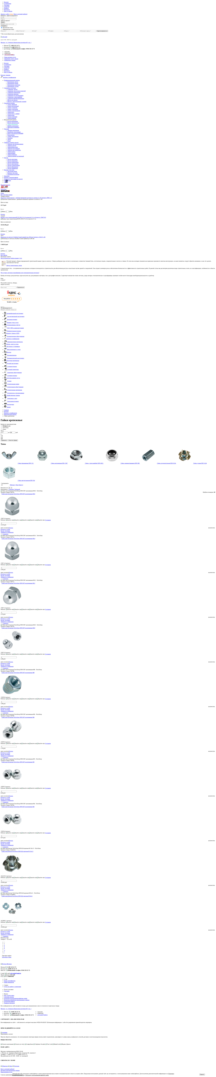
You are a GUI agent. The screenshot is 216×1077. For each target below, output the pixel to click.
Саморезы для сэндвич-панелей (16, 91)
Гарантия (6, 6)
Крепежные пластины (13, 85)
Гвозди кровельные (13, 162)
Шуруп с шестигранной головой (16, 101)
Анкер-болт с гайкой (13, 113)
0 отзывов (48, 520)
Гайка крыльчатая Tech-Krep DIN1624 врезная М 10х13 (17, 851)
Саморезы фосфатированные (15, 98)
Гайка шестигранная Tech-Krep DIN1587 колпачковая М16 (18, 494)
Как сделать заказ (9, 995)
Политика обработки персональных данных (16, 1000)
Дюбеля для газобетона (14, 150)
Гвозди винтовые (12, 159)
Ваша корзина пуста (10, 57)
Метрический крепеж (10, 414)
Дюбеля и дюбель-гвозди (11, 142)
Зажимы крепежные (13, 130)
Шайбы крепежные (13, 126)
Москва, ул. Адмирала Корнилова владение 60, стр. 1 (16, 42)
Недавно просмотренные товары (10, 1070)
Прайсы (6, 8)
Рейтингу (12, 485)
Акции (6, 182)
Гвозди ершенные (12, 160)
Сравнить (5, 534)
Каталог (6, 2)
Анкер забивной (12, 104)
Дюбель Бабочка (12, 154)
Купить (3, 214)
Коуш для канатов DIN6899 (15, 133)
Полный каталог (5, 185)
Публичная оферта (9, 1001)
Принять (202, 1074)
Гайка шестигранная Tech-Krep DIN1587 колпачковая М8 (18, 672)
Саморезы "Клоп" (12, 89)
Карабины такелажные (14, 132)
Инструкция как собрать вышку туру (11, 258)
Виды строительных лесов (14, 265)
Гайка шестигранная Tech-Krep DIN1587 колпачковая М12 (18, 583)
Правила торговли (9, 1003)
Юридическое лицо (8, 29)
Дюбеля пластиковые (13, 148)
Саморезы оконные (12, 94)
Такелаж (6, 129)
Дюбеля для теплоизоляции (15, 144)
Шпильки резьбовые (13, 127)
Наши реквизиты (9, 982)
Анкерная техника (9, 103)
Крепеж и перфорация (9, 77)
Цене (17, 485)
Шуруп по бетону (12, 100)
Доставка (6, 5)
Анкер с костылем (12, 109)
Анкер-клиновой (12, 116)
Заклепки (6, 176)
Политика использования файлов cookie (15, 998)
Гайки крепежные (12, 124)
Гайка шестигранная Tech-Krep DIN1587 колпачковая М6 (18, 717)
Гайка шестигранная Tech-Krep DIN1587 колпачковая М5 (18, 762)
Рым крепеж (11, 135)
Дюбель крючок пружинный (15, 156)
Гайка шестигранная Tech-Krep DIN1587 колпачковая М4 (18, 806)
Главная (6, 410)
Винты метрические (13, 123)
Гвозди (6, 157)
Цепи (9, 141)
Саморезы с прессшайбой (14, 97)
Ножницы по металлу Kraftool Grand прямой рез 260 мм (23, 237)
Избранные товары (9, 60)
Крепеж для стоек (9, 170)
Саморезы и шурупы (10, 88)
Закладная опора (12, 171)
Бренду (21, 485)
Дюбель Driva (11, 151)
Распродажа (7, 180)
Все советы (4, 255)
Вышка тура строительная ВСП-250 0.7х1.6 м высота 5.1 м (23, 217)
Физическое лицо (8, 27)
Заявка (11, 14)
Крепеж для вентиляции (11, 177)
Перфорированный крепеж (12, 80)
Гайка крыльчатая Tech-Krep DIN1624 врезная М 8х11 (17, 896)
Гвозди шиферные (12, 168)
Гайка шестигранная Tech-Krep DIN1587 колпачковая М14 (18, 538)
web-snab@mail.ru (15, 973)
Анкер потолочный (13, 106)
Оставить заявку (9, 54)
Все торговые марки (6, 194)
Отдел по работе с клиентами (12, 986)
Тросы (9, 139)
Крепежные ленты (12, 82)
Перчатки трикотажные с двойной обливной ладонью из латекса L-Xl (26, 197)
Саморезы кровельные (13, 92)
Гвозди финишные (12, 167)
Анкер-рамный (11, 118)
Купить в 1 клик (5, 529)
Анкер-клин (10, 115)
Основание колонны (13, 174)
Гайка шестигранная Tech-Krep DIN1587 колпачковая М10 (18, 628)
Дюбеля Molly (11, 153)
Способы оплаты (9, 997)
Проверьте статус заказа (11, 58)
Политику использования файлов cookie (37, 1075)
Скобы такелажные (12, 136)
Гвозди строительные (13, 165)
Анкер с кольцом (12, 107)
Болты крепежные (12, 121)
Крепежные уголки (13, 86)
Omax (4, 429)
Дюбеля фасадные (12, 147)
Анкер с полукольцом (13, 110)
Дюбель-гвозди (11, 145)
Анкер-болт (10, 112)
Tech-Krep (5, 427)
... (4, 949)
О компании (7, 3)
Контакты (7, 9)
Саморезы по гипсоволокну (15, 95)
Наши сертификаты (9, 980)
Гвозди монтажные (12, 164)
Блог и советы (8, 11)
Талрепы (9, 138)
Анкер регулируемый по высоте (13, 179)
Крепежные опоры (12, 83)
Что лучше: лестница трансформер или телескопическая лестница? (20, 272)
